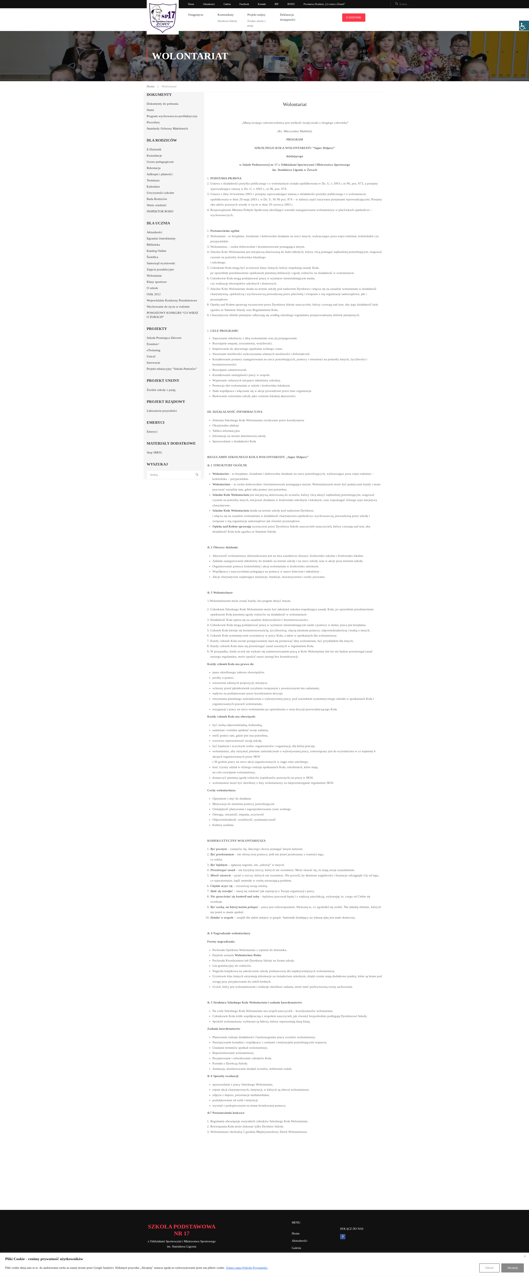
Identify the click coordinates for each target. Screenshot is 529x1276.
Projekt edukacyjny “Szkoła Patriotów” (172, 368)
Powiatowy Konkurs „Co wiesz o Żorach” (324, 4)
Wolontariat (154, 275)
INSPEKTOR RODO (160, 211)
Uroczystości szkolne (160, 192)
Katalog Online (156, 250)
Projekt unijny (256, 14)
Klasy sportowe (157, 281)
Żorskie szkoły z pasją (161, 390)
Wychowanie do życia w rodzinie (168, 306)
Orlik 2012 (154, 294)
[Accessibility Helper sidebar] (524, 26)
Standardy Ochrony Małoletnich (167, 128)
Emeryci (152, 431)
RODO (291, 4)
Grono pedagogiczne (160, 161)
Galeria (227, 4)
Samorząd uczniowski (161, 263)
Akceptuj (512, 1267)
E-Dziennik (154, 149)
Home (191, 4)
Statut (150, 110)
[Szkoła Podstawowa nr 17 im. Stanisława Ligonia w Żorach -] (163, 17)
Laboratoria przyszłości (162, 410)
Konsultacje (154, 155)
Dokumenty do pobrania (162, 103)
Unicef (151, 356)
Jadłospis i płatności (160, 174)
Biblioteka (153, 244)
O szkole (152, 288)
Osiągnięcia (195, 14)
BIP (277, 4)
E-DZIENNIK (353, 17)
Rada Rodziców (157, 199)
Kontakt (262, 4)
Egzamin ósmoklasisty (161, 238)
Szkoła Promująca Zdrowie (164, 337)
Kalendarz (153, 186)
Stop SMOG (154, 452)
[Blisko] (524, 1256)
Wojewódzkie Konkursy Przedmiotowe (172, 300)
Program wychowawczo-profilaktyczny (172, 116)
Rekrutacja (154, 168)
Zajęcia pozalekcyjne (160, 269)
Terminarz (153, 180)
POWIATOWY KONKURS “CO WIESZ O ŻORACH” (172, 315)
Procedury (153, 122)
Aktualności (209, 4)
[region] (264, 1264)
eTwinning (153, 350)
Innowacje (153, 362)
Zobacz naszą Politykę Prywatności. (247, 1267)
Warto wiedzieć (157, 205)
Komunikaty (226, 14)
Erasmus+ (153, 344)
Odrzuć (489, 1267)
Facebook (244, 4)
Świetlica (152, 257)
